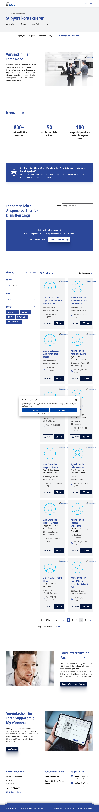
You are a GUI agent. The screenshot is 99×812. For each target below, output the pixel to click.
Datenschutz (69, 808)
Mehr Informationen (37, 239)
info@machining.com (17, 792)
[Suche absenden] (9, 285)
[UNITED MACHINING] (10, 3)
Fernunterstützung (45, 35)
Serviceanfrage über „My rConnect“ (68, 35)
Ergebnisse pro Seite (45, 626)
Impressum (57, 808)
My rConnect (12, 749)
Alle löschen (33, 272)
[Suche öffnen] (86, 4)
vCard (49, 323)
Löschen (34, 307)
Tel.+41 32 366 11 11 (14, 788)
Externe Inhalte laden (58, 239)
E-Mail (61, 323)
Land (59, 206)
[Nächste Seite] (90, 620)
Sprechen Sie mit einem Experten (73, 684)
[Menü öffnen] (91, 4)
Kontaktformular (52, 777)
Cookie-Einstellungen (84, 808)
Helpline (32, 35)
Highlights (21, 35)
